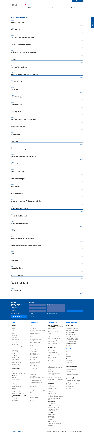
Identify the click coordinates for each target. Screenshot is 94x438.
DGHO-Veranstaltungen (71, 341)
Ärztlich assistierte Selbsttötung (55, 330)
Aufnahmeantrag (15, 357)
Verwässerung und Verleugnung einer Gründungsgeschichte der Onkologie (55, 368)
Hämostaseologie (16, 104)
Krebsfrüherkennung (52, 340)
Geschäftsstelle (15, 351)
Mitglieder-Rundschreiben (54, 405)
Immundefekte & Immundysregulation (24, 119)
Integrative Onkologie (18, 126)
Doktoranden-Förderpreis (71, 369)
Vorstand (13, 328)
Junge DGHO (15, 141)
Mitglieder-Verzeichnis (16, 341)
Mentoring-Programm (16, 386)
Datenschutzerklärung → (52, 313)
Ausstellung (14, 380)
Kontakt (68, 0)
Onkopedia (62, 0)
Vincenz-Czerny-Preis (71, 373)
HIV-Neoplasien (16, 112)
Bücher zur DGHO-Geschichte (55, 363)
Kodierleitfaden (52, 401)
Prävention (14, 261)
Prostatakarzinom (17, 268)
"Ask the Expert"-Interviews (18, 393)
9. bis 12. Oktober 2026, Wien (72, 327)
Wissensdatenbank (52, 393)
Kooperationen (15, 335)
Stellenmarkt (69, 356)
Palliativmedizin (16, 231)
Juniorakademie (15, 389)
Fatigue (13, 59)
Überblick (14, 370)
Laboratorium (15, 186)
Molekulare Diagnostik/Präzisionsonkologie (26, 201)
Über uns (14, 325)
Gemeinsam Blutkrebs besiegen (73, 380)
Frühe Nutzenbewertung (53, 336)
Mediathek (50, 412)
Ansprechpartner (15, 350)
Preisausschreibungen (71, 366)
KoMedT (13, 371)
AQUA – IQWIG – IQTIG (53, 349)
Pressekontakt (69, 360)
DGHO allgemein (51, 414)
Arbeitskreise (42, 7)
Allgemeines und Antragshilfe (54, 423)
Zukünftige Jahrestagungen (72, 328)
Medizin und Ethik (17, 194)
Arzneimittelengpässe (53, 328)
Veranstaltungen (64, 7)
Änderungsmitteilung (16, 360)
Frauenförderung (51, 335)
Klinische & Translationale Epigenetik (23, 156)
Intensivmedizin (16, 134)
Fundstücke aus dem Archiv (54, 373)
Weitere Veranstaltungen (72, 336)
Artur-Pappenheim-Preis (71, 368)
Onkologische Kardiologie (19, 208)
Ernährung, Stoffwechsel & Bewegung (24, 52)
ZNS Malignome (16, 290)
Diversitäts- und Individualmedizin (22, 37)
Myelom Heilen (69, 386)
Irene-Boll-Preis (69, 371)
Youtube (32, 316)
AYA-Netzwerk (15, 30)
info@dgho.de (17, 313)
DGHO (29, 7)
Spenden (13, 353)
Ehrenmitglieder (15, 344)
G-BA (49, 355)
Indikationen (51, 425)
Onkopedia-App (51, 395)
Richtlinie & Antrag (70, 345)
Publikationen (53, 7)
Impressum (14, 431)
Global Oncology (16, 97)
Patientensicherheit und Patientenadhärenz (26, 246)
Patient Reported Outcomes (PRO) (22, 238)
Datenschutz (20, 431)
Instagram (33, 315)
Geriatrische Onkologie (18, 82)
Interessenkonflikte (16, 364)
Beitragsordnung (15, 359)
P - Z (31, 384)
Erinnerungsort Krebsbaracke (54, 377)
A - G (31, 325)
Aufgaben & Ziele (15, 327)
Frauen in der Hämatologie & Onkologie (24, 74)
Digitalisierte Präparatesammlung (19, 398)
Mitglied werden (17, 316)
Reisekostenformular (16, 362)
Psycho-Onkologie (17, 275)
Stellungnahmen (52, 347)
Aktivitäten (14, 388)
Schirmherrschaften (71, 343)
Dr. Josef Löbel (51, 371)
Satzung (13, 333)
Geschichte (14, 89)
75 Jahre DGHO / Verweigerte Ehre (55, 379)
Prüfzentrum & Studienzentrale (18, 373)
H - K (31, 348)
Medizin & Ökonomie (52, 343)
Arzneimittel (50, 391)
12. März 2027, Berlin (70, 334)
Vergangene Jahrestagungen (72, 330)
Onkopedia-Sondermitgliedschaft (55, 396)
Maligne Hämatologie (71, 382)
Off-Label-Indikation (53, 421)
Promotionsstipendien (72, 377)
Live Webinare (15, 400)
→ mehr (81, 25)
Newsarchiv (68, 354)
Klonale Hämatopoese (18, 171)
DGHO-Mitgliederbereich (17, 342)
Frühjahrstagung (70, 332)
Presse (68, 358)
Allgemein (14, 377)
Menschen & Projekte (16, 379)
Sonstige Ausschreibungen (72, 374)
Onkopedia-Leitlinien (52, 388)
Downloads (14, 355)
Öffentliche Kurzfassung (53, 407)
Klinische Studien (16, 164)
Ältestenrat (14, 332)
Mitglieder (14, 337)
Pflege (13, 253)
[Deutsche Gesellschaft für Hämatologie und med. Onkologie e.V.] (18, 5)
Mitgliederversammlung (17, 346)
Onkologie (68, 388)
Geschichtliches (51, 417)
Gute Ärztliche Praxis (52, 359)
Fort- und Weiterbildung (19, 67)
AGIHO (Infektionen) (17, 22)
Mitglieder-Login (78, 0)
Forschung (50, 333)
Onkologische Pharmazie (19, 216)
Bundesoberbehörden (53, 350)
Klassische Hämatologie (19, 149)
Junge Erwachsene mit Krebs (54, 338)
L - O (31, 371)
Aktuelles (73, 7)
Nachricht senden (75, 311)
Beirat (13, 330)
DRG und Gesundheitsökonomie (21, 45)
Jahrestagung (51, 416)
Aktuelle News (69, 353)
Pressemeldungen (70, 362)
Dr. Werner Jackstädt (70, 378)
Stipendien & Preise (16, 391)
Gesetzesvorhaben (52, 357)
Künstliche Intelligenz (18, 179)
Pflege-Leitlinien (51, 390)
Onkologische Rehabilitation (20, 223)
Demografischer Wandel (53, 331)
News (67, 351)
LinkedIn (32, 313)
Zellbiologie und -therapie (20, 283)
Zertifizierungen (16, 368)
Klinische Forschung (52, 360)
